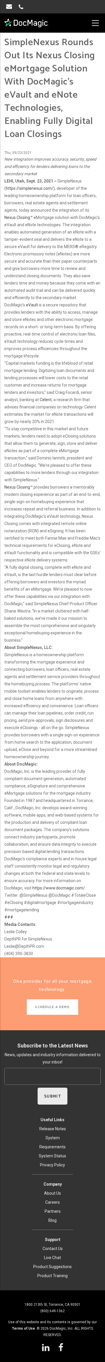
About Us (52, 1193)
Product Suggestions (52, 1266)
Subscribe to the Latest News (52, 1045)
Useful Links (52, 1119)
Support (52, 1239)
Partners (53, 1211)
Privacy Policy (52, 1165)
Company (52, 1184)
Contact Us (53, 1248)
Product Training (52, 1275)
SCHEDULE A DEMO (52, 1007)
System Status (52, 1156)
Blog (52, 1220)
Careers (52, 1202)
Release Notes (52, 1128)
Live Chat (52, 1257)
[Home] (26, 23)
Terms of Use (23, 1328)
